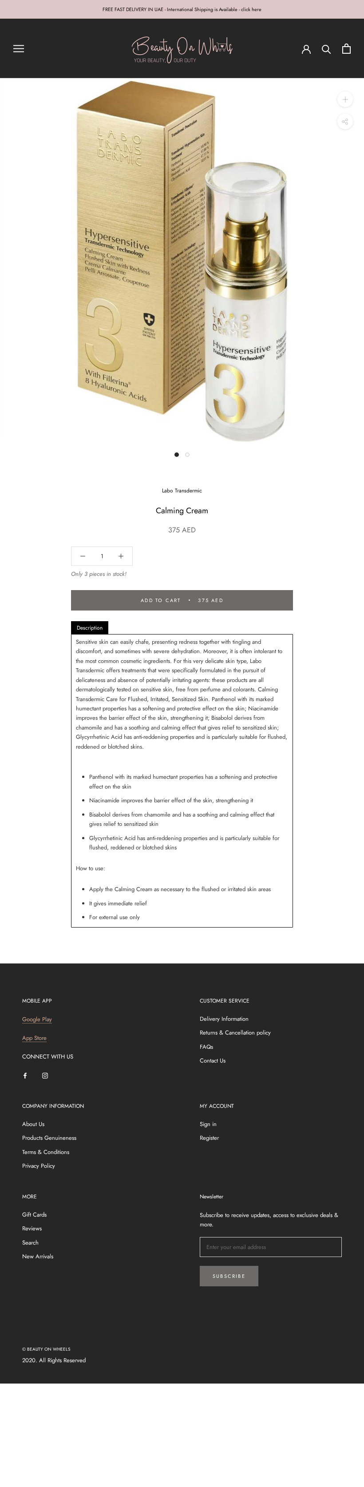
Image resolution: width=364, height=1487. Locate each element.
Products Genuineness (49, 1138)
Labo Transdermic (182, 491)
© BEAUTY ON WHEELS (46, 1349)
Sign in (208, 1124)
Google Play (37, 1019)
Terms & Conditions (45, 1152)
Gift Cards (34, 1214)
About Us (33, 1124)
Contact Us (213, 1060)
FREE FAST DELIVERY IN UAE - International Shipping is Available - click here (182, 9)
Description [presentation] (90, 628)
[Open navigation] (18, 48)
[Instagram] (45, 1074)
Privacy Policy (38, 1166)
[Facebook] (25, 1074)
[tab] (89, 627)
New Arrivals (37, 1256)
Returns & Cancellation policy (235, 1032)
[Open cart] (346, 49)
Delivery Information (224, 1019)
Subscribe (229, 1276)
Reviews (32, 1228)
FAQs (206, 1047)
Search (30, 1242)
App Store (34, 1038)
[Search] (326, 48)
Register (209, 1138)
